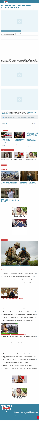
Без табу (5, 123)
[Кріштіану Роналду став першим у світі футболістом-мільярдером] (19, 293)
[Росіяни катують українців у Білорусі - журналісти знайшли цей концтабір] (19, 328)
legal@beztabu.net (16, 415)
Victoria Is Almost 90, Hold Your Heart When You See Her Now (31, 160)
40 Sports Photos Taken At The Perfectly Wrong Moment (20, 385)
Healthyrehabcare (19, 398)
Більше (19, 371)
